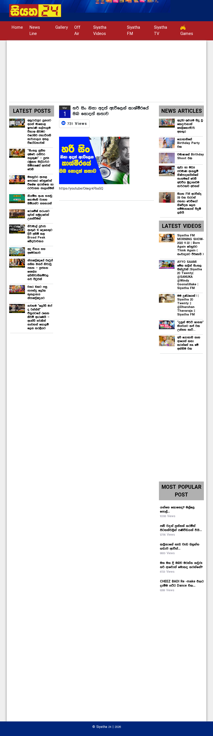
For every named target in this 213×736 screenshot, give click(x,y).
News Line (34, 30)
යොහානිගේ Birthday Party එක (188, 143)
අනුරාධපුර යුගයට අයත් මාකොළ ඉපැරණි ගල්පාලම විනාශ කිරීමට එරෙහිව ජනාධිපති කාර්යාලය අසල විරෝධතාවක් (39, 132)
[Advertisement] (106, 69)
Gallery (61, 27)
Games (186, 34)
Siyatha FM (133, 30)
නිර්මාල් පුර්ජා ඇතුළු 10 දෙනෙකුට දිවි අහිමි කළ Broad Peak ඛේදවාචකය (39, 234)
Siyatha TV (160, 30)
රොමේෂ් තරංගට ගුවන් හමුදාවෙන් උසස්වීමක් (38, 215)
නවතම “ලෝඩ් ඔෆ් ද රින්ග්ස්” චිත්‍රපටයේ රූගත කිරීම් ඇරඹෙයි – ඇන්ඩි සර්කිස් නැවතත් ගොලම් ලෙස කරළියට (39, 317)
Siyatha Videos (99, 30)
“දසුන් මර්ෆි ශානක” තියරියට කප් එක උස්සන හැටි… (190, 326)
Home (17, 27)
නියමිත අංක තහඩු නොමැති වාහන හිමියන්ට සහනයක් (39, 199)
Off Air (77, 30)
